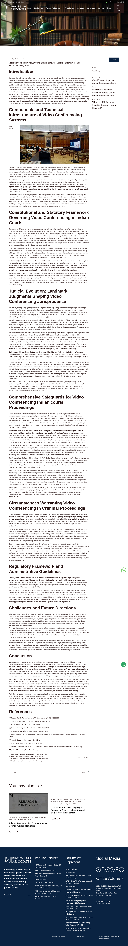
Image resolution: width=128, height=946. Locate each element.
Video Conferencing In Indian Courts (20, 761)
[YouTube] (117, 869)
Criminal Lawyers (55, 804)
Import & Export (18, 819)
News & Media (20, 2)
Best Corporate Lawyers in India (45, 870)
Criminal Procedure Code (27, 754)
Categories (95, 67)
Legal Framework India (36, 756)
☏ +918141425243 (103, 904)
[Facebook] (107, 869)
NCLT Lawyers (70, 872)
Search (114, 60)
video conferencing (42, 759)
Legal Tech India (13, 759)
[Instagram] (112, 869)
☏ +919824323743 (103, 901)
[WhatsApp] (121, 869)
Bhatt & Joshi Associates (110, 936)
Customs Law (96, 77)
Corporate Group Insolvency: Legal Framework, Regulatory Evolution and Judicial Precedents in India (67, 810)
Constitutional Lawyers (27, 817)
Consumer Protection (56, 801)
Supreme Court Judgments (27, 759)
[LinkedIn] (98, 869)
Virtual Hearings (37, 761)
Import (11, 819)
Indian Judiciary (13, 756)
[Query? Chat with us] (106, 2)
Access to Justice (13, 754)
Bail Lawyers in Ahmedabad (44, 882)
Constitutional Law (14, 817)
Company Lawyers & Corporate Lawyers (62, 799)
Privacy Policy (80, 936)
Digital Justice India (41, 754)
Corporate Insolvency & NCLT (72, 801)
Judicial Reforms (24, 756)
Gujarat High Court (40, 817)
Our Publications (9, 2)
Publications (19, 29)
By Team (86, 757)
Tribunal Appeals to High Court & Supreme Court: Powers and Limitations (28, 824)
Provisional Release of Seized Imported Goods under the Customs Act (103, 92)
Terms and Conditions (58, 936)
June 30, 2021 (12, 59)
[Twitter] (103, 869)
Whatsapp (110, 2)
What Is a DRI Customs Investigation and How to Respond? (104, 105)
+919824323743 (119, 2)
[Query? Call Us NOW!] (123, 664)
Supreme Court (71, 886)
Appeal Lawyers (40, 879)
